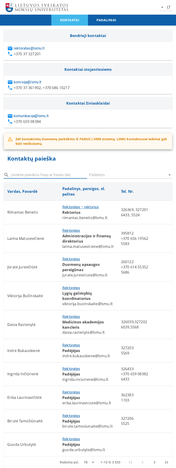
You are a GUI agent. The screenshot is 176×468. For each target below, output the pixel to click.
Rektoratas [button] (71, 230)
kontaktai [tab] (70, 20)
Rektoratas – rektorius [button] (80, 207)
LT (168, 7)
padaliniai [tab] (106, 20)
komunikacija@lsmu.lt (31, 116)
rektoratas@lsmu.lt (29, 48)
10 (86, 462)
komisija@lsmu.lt (27, 82)
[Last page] (166, 462)
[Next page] (154, 462)
